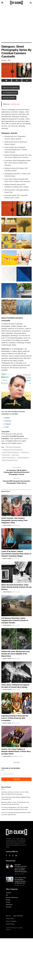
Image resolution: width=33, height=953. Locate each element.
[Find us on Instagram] (13, 856)
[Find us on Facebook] (6, 856)
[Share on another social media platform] (27, 80)
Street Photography (23, 457)
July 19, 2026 (16, 591)
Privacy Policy (10, 918)
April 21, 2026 (16, 658)
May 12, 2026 (16, 625)
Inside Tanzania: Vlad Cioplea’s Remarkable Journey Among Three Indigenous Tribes (14, 520)
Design (8, 900)
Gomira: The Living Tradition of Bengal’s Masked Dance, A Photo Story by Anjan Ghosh (16, 751)
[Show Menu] (2, 2)
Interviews (9, 904)
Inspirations (6, 514)
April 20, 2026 (16, 689)
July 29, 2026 (16, 525)
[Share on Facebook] (6, 80)
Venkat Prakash (7, 525)
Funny (8, 902)
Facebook (7, 421)
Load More (16, 762)
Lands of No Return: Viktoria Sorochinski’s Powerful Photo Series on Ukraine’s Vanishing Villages (16, 554)
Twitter (6, 427)
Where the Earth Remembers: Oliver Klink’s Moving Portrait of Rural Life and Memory (16, 587)
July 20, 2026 (16, 558)
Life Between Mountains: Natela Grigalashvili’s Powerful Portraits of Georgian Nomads (14, 620)
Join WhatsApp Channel (10, 92)
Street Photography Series (10, 460)
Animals (5, 647)
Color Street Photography (13, 447)
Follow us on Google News (10, 87)
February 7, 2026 (17, 756)
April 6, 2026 (16, 723)
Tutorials (8, 907)
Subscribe (16, 779)
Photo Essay (25, 452)
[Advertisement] (16, 23)
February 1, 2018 (5, 60)
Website (7, 418)
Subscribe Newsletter (9, 97)
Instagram (7, 424)
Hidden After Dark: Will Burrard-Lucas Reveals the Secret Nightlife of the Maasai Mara (15, 654)
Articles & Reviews (12, 897)
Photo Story (15, 455)
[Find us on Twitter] (9, 856)
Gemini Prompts (10, 924)
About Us (8, 915)
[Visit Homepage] (16, 3)
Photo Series (6, 455)
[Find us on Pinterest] (16, 856)
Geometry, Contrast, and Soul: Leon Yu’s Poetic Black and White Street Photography (21, 868)
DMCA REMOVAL (18, 915)
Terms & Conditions (11, 921)
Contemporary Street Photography (12, 449)
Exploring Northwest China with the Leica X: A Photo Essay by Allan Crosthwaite (14, 718)
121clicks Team (15, 104)
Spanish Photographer (8, 457)
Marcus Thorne (7, 558)
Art (7, 895)
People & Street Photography (10, 452)
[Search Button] (31, 3)
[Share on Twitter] (17, 80)
